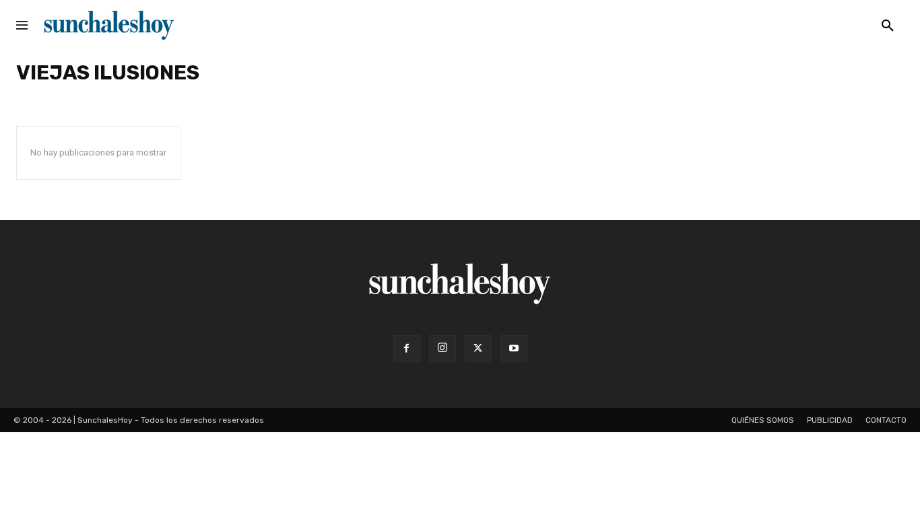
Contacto (886, 420)
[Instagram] (442, 348)
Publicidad (830, 420)
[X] (478, 348)
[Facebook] (406, 348)
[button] (888, 26)
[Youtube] (513, 348)
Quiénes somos (762, 420)
